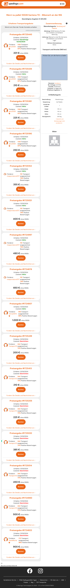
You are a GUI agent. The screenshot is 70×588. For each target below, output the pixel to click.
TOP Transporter (41, 582)
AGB (62, 580)
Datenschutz (44, 580)
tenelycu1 (57, 83)
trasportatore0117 (13, 176)
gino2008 (12, 47)
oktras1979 (13, 314)
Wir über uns (54, 580)
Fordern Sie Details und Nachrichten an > (20, 64)
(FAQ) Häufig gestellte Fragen (28, 580)
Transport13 (13, 346)
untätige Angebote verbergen (33, 30)
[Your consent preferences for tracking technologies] (1, 441)
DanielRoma (13, 540)
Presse (26, 582)
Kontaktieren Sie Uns (10, 580)
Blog (32, 582)
